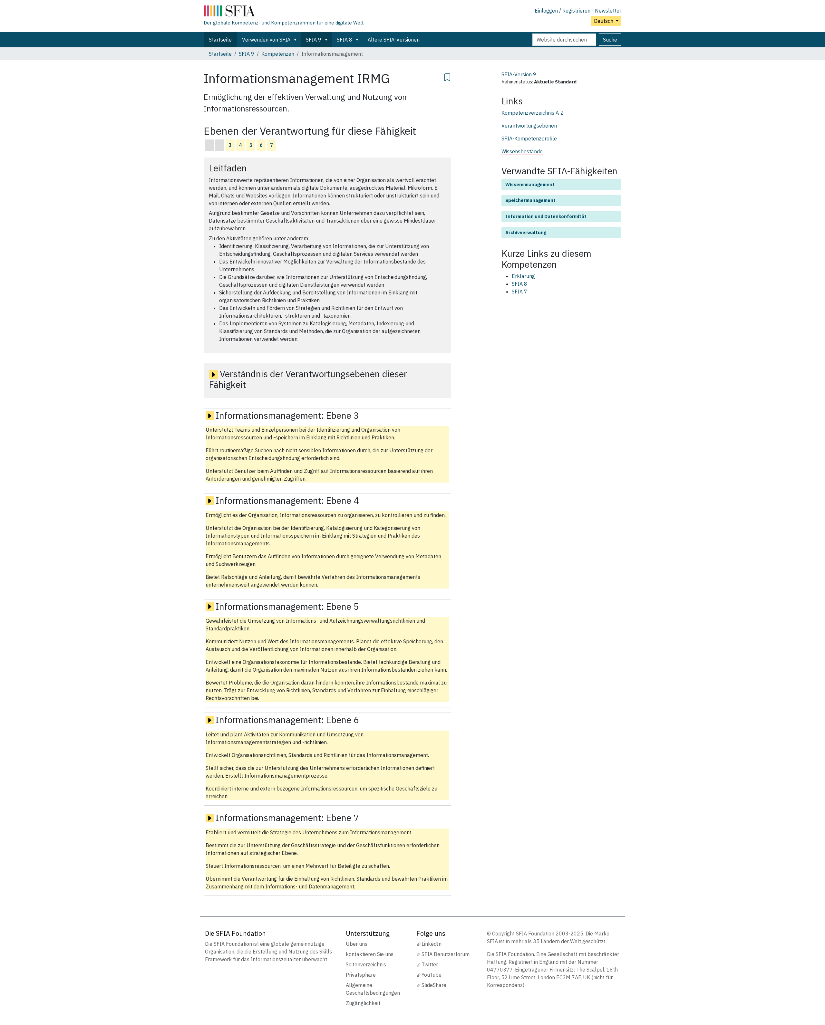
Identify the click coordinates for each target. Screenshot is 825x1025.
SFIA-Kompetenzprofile (529, 138)
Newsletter (608, 10)
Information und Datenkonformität (546, 216)
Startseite (220, 39)
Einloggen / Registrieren (562, 10)
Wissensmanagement (530, 184)
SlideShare (434, 985)
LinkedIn (432, 944)
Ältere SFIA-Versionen (394, 39)
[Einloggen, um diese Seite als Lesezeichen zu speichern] (447, 76)
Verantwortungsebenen (529, 125)
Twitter (430, 964)
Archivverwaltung (525, 232)
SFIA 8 (344, 39)
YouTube (432, 975)
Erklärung (523, 276)
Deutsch (604, 21)
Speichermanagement (530, 200)
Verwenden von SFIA (266, 39)
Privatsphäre (361, 975)
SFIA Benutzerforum (446, 954)
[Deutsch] (284, 12)
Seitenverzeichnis (366, 964)
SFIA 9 (313, 39)
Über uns (356, 944)
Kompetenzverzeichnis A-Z (532, 113)
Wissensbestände (522, 151)
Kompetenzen (277, 54)
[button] (296, 39)
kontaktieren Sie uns (369, 954)
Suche (610, 39)
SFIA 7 (519, 291)
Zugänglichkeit (363, 1003)
